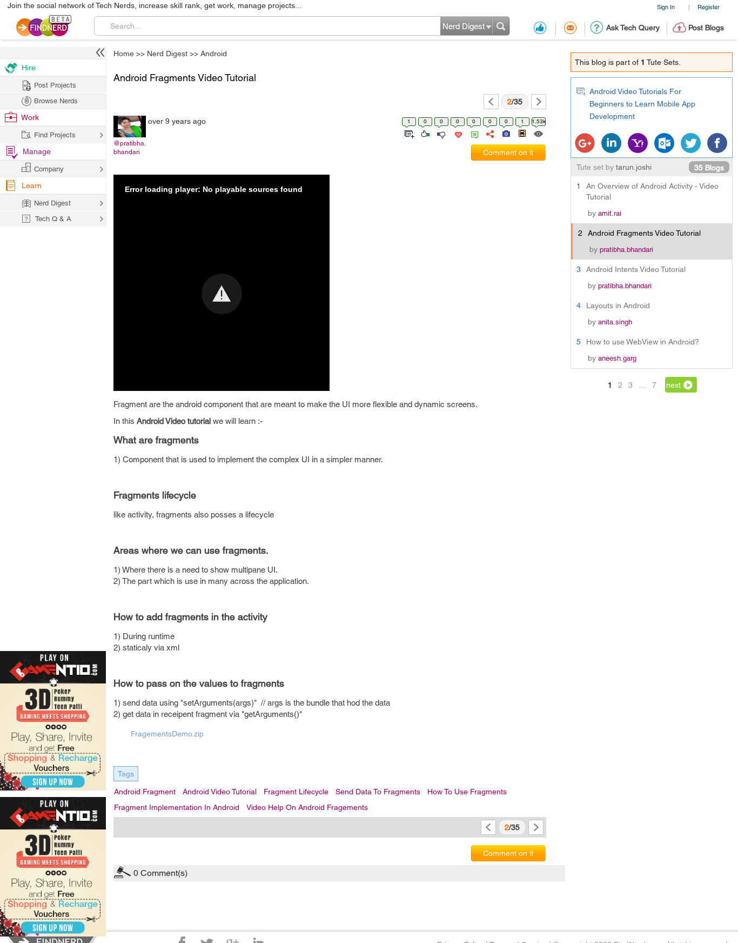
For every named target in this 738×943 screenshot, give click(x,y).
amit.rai (609, 213)
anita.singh (615, 322)
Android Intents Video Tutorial (636, 269)
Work (30, 117)
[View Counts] (538, 133)
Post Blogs (706, 27)
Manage (37, 151)
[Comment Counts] (472, 133)
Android (213, 53)
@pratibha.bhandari (129, 148)
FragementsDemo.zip (167, 733)
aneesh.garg (617, 358)
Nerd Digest (167, 53)
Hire (29, 67)
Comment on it (508, 152)
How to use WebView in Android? (642, 341)
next (673, 385)
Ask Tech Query (633, 27)
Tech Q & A (53, 219)
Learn (32, 185)
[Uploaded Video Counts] (521, 133)
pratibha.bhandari (626, 249)
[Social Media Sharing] (489, 133)
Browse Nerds (56, 101)
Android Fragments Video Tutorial (644, 233)
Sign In (666, 6)
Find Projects (55, 135)
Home (123, 53)
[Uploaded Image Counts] (505, 133)
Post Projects (55, 85)
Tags (126, 773)
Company (49, 169)
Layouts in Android (618, 305)
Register (708, 6)
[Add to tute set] (408, 133)
